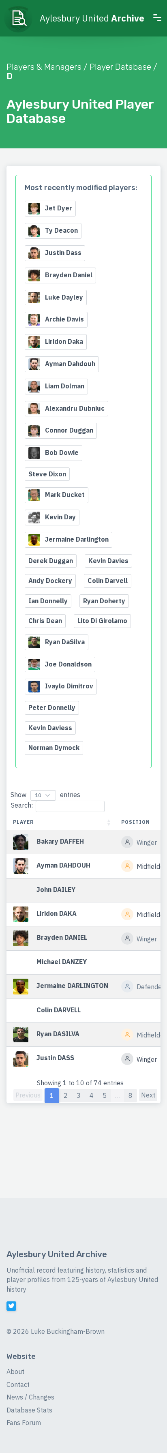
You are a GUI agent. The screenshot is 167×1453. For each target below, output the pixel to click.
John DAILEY (55, 889)
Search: (22, 805)
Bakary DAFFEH (60, 841)
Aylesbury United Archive (56, 1254)
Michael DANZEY (61, 962)
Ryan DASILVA (57, 1034)
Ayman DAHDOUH (63, 866)
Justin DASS (55, 1058)
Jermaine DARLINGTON (72, 986)
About (15, 1371)
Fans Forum (23, 1423)
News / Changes (30, 1397)
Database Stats (29, 1410)
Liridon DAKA (56, 913)
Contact (18, 1384)
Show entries (45, 795)
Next (148, 1095)
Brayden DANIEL (61, 938)
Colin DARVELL (58, 1010)
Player (23, 822)
